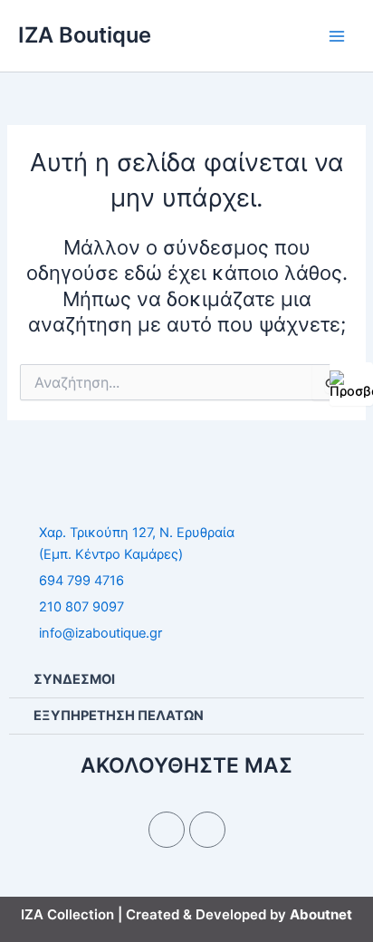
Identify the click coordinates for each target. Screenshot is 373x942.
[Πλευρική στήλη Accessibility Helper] (351, 384)
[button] (186, 680)
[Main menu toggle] (337, 35)
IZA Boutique (84, 35)
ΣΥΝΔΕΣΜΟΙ (74, 679)
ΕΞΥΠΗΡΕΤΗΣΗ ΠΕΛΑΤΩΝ (118, 715)
